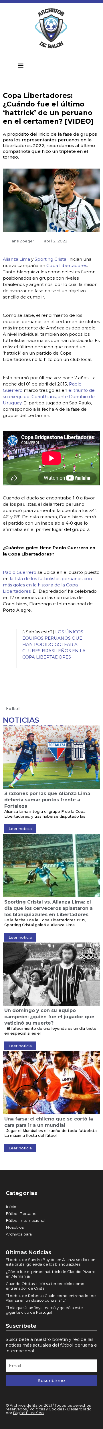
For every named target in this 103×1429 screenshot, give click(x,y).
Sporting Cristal (50, 259)
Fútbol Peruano (21, 1213)
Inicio (11, 1206)
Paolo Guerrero (19, 572)
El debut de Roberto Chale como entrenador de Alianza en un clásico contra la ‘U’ (51, 1297)
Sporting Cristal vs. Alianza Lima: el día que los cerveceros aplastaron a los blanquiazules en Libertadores (48, 908)
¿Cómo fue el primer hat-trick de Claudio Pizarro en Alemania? (51, 1273)
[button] (20, 65)
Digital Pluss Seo (28, 1412)
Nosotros (15, 1227)
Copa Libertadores (66, 265)
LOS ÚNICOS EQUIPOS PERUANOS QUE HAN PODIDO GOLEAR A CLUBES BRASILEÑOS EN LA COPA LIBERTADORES (54, 644)
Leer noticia (20, 828)
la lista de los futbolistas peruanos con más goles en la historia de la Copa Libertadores (47, 585)
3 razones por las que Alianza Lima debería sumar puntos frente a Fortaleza (47, 800)
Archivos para (19, 1234)
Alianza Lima (16, 259)
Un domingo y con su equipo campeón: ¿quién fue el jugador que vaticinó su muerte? (49, 1017)
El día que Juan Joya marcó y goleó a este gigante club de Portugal (44, 1310)
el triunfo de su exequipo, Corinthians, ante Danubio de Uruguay (49, 397)
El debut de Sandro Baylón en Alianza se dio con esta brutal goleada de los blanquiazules (50, 1261)
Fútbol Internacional (25, 1220)
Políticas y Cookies (46, 1409)
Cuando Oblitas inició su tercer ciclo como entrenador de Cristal (45, 1285)
